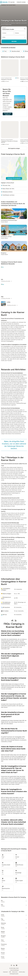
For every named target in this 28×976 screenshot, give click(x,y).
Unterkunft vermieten (21, 2)
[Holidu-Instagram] (11, 965)
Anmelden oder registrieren (7, 114)
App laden (12, 2)
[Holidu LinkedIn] (14, 965)
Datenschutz (15, 971)
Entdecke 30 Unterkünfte (14, 178)
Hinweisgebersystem (14, 973)
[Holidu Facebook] (16, 965)
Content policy (22, 971)
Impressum (5, 971)
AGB (10, 971)
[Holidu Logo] (4, 2)
